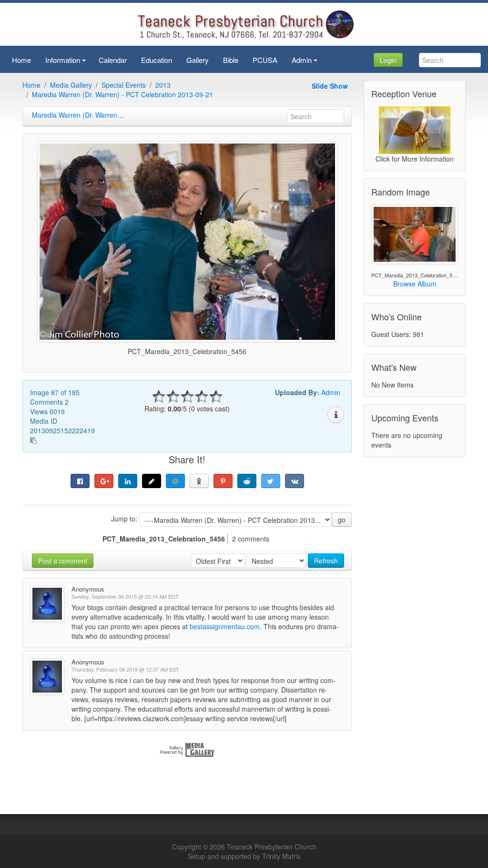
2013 (163, 85)
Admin (330, 392)
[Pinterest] (223, 481)
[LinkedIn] (127, 481)
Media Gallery (71, 85)
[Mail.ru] (175, 481)
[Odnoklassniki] (199, 481)
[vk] (294, 481)
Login (388, 60)
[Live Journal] (151, 481)
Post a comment (62, 560)
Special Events (124, 85)
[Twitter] (270, 481)
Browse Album (415, 283)
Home (31, 85)
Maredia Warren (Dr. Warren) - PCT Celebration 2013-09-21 (122, 94)
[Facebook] (80, 481)
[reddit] (246, 481)
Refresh (326, 560)
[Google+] (103, 481)
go (342, 519)
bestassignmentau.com (225, 626)
